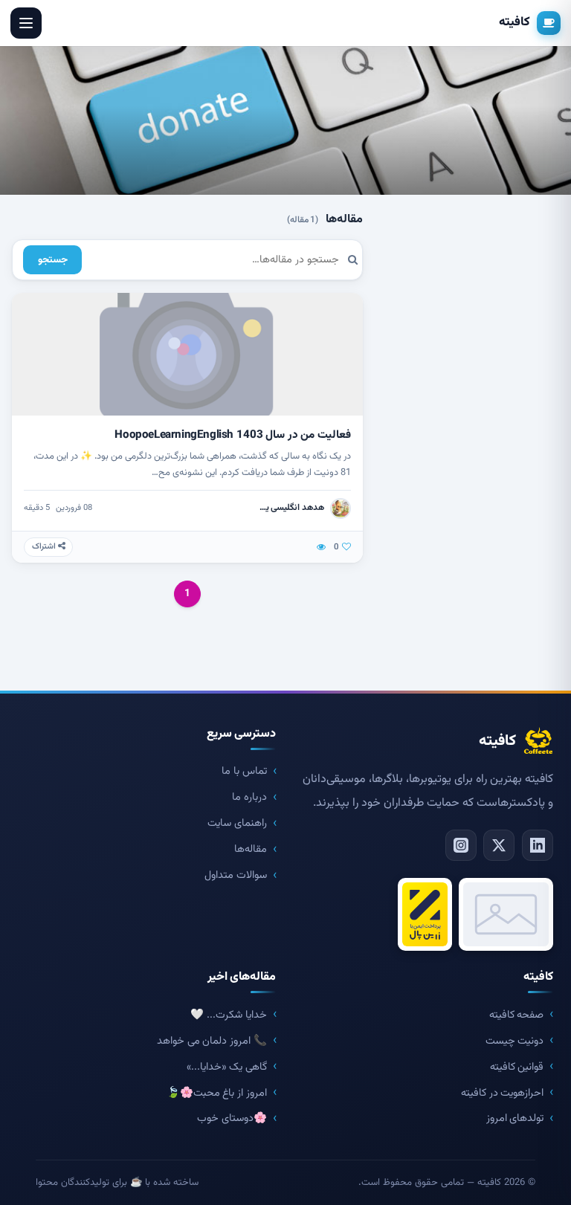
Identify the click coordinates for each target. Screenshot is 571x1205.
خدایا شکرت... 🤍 (228, 1015)
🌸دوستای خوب (232, 1118)
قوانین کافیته (517, 1067)
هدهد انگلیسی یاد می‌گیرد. (290, 507)
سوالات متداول (235, 875)
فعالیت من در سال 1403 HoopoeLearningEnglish (232, 435)
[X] (498, 845)
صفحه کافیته (516, 1015)
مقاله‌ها (250, 849)
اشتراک (45, 546)
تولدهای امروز (515, 1118)
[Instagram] (461, 845)
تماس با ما (244, 771)
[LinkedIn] (537, 845)
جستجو (53, 260)
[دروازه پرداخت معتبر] (425, 914)
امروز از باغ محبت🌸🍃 (217, 1093)
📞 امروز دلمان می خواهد (211, 1041)
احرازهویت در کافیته (502, 1093)
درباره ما (249, 797)
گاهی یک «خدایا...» (226, 1067)
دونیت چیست (514, 1041)
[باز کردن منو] (26, 23)
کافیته (514, 22)
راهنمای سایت (237, 823)
